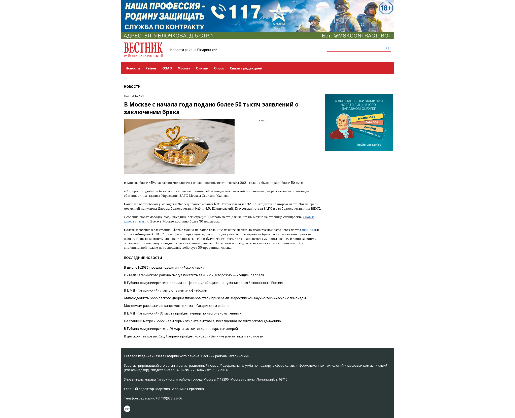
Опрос (219, 68)
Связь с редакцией (246, 68)
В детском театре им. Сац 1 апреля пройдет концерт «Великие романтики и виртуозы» (194, 336)
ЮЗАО (167, 68)
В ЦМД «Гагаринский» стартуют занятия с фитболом (165, 290)
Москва (184, 68)
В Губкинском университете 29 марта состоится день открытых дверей (181, 328)
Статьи (202, 68)
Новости (133, 68)
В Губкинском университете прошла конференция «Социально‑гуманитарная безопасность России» (204, 282)
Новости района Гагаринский (193, 49)
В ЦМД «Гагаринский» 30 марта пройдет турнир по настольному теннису (182, 313)
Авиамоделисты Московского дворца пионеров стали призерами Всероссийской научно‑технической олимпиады (215, 298)
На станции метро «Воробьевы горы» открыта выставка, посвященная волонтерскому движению (202, 321)
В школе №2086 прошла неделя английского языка (164, 267)
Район (151, 68)
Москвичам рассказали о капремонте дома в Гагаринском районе (176, 305)
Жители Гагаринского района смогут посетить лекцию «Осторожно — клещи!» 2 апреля (194, 275)
